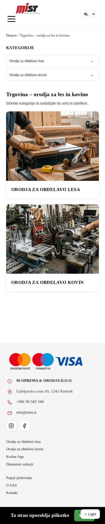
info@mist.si (26, 412)
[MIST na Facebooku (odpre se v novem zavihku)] (24, 426)
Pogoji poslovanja (19, 478)
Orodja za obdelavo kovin (51, 75)
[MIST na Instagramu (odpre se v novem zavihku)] (11, 426)
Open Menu (11, 19)
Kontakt (12, 493)
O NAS (11, 485)
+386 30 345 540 (30, 402)
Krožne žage (15, 457)
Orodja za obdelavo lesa (51, 61)
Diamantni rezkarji (19, 464)
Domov (11, 35)
